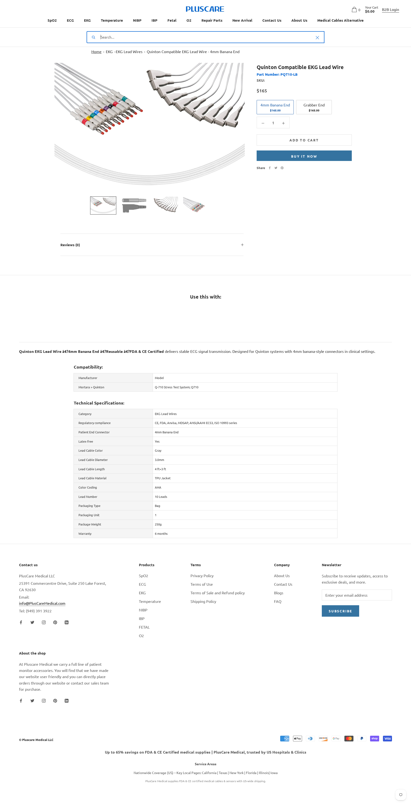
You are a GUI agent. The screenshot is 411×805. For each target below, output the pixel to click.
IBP (154, 20)
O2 (188, 20)
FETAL (144, 627)
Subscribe (340, 611)
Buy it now (304, 156)
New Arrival (242, 20)
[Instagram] (44, 622)
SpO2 (52, 20)
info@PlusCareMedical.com (42, 603)
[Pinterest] (282, 167)
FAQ (277, 601)
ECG (70, 20)
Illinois (264, 772)
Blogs (278, 592)
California (209, 772)
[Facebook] (269, 167)
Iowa (274, 772)
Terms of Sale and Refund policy (218, 592)
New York (237, 772)
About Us (299, 20)
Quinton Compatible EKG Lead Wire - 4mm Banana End (193, 51)
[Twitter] (275, 167)
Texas (223, 772)
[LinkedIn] (66, 622)
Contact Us (271, 20)
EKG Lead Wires (129, 51)
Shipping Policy (203, 601)
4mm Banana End (275, 107)
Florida (251, 772)
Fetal (171, 20)
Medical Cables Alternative (340, 20)
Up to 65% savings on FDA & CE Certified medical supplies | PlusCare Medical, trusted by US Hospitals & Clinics (205, 752)
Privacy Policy (202, 575)
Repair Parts (211, 20)
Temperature (112, 20)
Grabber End (314, 107)
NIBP (137, 20)
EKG (87, 20)
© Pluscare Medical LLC (36, 740)
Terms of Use (202, 584)
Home (96, 51)
